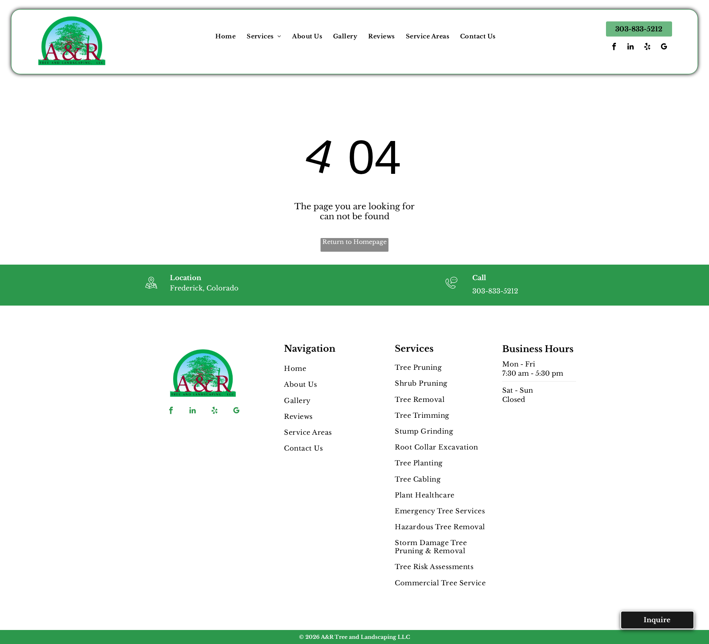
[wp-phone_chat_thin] (451, 289)
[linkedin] (630, 47)
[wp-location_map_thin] (151, 289)
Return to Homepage (354, 241)
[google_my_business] (663, 47)
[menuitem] (225, 36)
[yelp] (647, 47)
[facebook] (614, 47)
